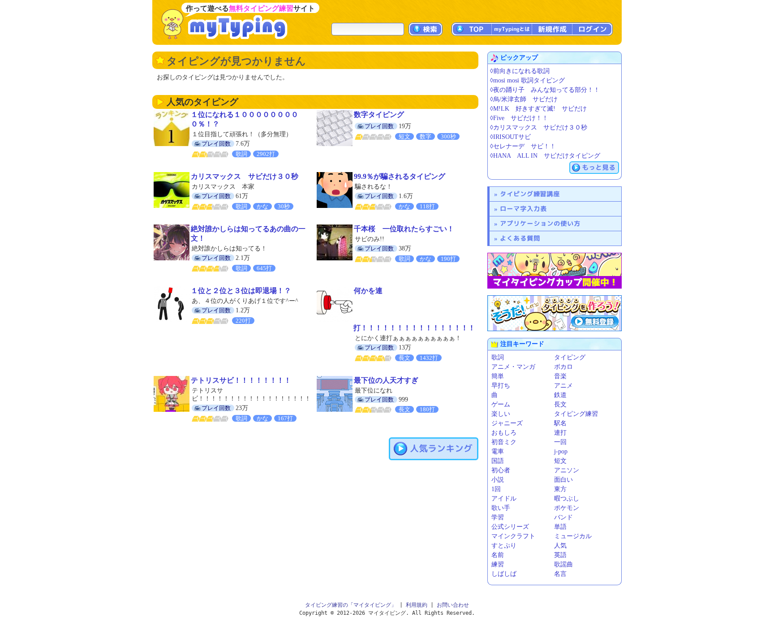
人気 (560, 545)
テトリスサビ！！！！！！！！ (241, 380)
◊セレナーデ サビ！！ (523, 146)
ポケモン (566, 508)
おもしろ (503, 432)
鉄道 (560, 395)
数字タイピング (379, 114)
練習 (497, 564)
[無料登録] (554, 313)
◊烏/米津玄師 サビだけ (524, 99)
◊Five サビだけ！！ (519, 118)
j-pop (561, 451)
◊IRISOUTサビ (510, 137)
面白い (563, 479)
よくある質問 (520, 238)
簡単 (497, 376)
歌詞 (497, 357)
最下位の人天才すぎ (386, 380)
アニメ (563, 385)
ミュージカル (573, 536)
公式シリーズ (510, 526)
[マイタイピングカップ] (554, 271)
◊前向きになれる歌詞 (520, 71)
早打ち (500, 385)
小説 (497, 479)
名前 (497, 555)
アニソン (566, 470)
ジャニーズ (507, 423)
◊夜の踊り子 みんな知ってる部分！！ (545, 89)
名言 (560, 573)
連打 (560, 432)
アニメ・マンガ (513, 366)
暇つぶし (566, 498)
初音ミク (503, 442)
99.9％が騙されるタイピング (399, 176)
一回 (560, 442)
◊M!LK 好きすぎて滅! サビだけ (538, 108)
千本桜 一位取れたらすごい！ (404, 229)
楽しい (500, 413)
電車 (497, 451)
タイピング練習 (576, 413)
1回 (496, 489)
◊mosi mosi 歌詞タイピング (527, 80)
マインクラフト (513, 536)
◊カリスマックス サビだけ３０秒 (538, 127)
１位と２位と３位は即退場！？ (241, 290)
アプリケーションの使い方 (540, 223)
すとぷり (503, 545)
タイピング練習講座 (530, 194)
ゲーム (500, 404)
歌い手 (500, 508)
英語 (560, 555)
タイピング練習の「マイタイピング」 (350, 605)
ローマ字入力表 (523, 208)
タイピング (569, 357)
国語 (497, 461)
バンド (563, 517)
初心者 (500, 470)
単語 (560, 526)
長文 (560, 404)
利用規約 (416, 605)
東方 (560, 489)
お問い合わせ (453, 605)
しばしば (503, 573)
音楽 (560, 376)
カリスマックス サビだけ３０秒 (244, 176)
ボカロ (563, 366)
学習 (497, 517)
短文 (560, 461)
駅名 (560, 423)
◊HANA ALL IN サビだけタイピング (545, 155)
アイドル (503, 498)
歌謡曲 (563, 564)
